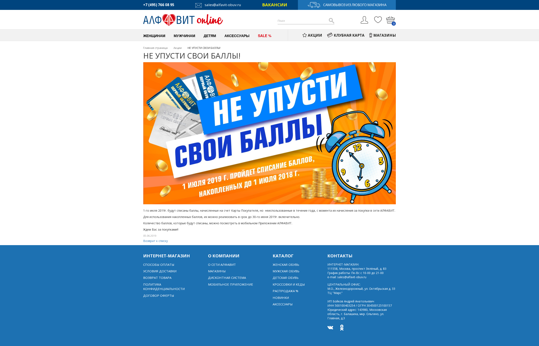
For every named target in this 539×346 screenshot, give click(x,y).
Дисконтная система (227, 277)
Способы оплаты (158, 264)
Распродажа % (285, 291)
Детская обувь (286, 277)
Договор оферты (158, 295)
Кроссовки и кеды (289, 284)
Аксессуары (283, 304)
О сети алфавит (222, 264)
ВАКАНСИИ (274, 5)
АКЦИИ (315, 35)
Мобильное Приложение (230, 284)
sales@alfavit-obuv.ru (222, 4)
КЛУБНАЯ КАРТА (349, 35)
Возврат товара (157, 277)
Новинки (281, 297)
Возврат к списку (155, 241)
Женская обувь (286, 264)
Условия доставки (159, 271)
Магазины (217, 271)
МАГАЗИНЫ (384, 35)
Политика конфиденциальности (164, 286)
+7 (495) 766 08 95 (158, 4)
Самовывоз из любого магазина (354, 4)
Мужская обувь (286, 271)
